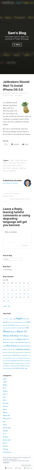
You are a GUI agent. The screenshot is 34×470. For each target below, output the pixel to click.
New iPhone (25, 352)
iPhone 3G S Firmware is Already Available (11, 195)
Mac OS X (5, 352)
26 (20, 297)
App (14, 319)
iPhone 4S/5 (6, 415)
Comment (25, 245)
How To (10, 328)
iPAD (27, 328)
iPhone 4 (26, 336)
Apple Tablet (26, 319)
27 (24, 297)
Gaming (5, 391)
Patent (24, 355)
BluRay (5, 385)
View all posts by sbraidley (10, 183)
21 (28, 294)
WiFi (13, 368)
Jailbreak (15, 168)
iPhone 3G (12, 163)
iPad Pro (5, 406)
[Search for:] (12, 259)
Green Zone (5, 328)
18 (16, 294)
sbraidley (7, 93)
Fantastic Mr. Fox (22, 325)
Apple (12, 160)
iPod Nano (25, 342)
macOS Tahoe (7, 428)
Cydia (17, 160)
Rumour (5, 446)
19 (20, 294)
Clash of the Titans (17, 322)
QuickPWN (12, 171)
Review (5, 443)
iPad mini (5, 403)
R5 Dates (5, 437)
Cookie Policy (6, 462)
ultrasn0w (13, 366)
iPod (20, 342)
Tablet (8, 363)
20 (24, 294)
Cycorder (24, 322)
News (4, 434)
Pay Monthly (7, 358)
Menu (18, 44)
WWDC (17, 368)
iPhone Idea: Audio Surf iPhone (20, 199)
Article (5, 382)
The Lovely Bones (26, 363)
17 (12, 294)
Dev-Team (23, 160)
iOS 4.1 (23, 328)
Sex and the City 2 (27, 360)
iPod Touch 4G (8, 349)
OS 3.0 (5, 171)
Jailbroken (22, 168)
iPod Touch (7, 168)
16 (8, 294)
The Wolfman (6, 366)
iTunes (14, 349)
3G (3, 318)
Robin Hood (20, 360)
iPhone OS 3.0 (23, 93)
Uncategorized (7, 452)
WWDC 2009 (23, 368)
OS (12, 355)
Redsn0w (14, 360)
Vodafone (22, 366)
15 (4, 294)
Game (27, 325)
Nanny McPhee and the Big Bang (15, 352)
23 (8, 297)
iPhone (16, 93)
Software (5, 449)
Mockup (5, 431)
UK (10, 366)
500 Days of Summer (9, 318)
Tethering (12, 363)
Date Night (5, 325)
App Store (6, 322)
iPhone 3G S (21, 163)
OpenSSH (5, 355)
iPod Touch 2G (21, 346)
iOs (18, 328)
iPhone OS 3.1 (6, 342)
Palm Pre (20, 355)
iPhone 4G (6, 339)
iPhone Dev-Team (13, 339)
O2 (30, 352)
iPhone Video (14, 342)
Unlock (17, 366)
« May (5, 306)
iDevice (14, 328)
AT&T (11, 322)
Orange (9, 355)
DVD (4, 388)
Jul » (9, 306)
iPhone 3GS (7, 165)
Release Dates (7, 440)
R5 (11, 360)
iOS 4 (20, 328)
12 (20, 290)
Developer (16, 325)
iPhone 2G (13, 332)
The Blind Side (18, 363)
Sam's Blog (17, 33)
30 (8, 301)
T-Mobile (5, 363)
